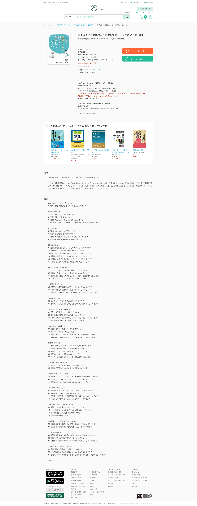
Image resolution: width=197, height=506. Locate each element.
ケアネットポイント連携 (139, 480)
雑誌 (91, 495)
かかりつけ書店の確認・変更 (116, 480)
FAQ (133, 483)
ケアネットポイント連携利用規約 (105, 503)
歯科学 (92, 486)
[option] (61, 145)
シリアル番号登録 (55, 490)
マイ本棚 (110, 483)
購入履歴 (110, 486)
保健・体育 (93, 489)
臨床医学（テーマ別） (77, 483)
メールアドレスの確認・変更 (116, 475)
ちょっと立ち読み (138, 59)
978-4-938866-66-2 (93, 70)
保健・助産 (74, 497)
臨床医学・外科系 (76, 477)
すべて (51, 25)
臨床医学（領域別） (77, 480)
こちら (98, 113)
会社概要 (46, 503)
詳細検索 (127, 12)
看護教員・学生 (95, 472)
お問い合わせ (149, 2)
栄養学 (92, 480)
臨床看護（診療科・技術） (79, 492)
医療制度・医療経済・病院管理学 (84, 25)
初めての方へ (125, 2)
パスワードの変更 (113, 477)
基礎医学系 (74, 472)
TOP (45, 25)
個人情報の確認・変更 (114, 472)
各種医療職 (93, 475)
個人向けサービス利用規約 (70, 503)
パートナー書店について (139, 477)
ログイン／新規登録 (145, 9)
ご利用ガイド (137, 2)
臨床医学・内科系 (76, 475)
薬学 (91, 483)
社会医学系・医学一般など (63, 25)
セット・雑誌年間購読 (97, 492)
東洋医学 (93, 477)
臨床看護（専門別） (77, 495)
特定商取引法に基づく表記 (87, 503)
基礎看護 (73, 489)
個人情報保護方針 (56, 503)
